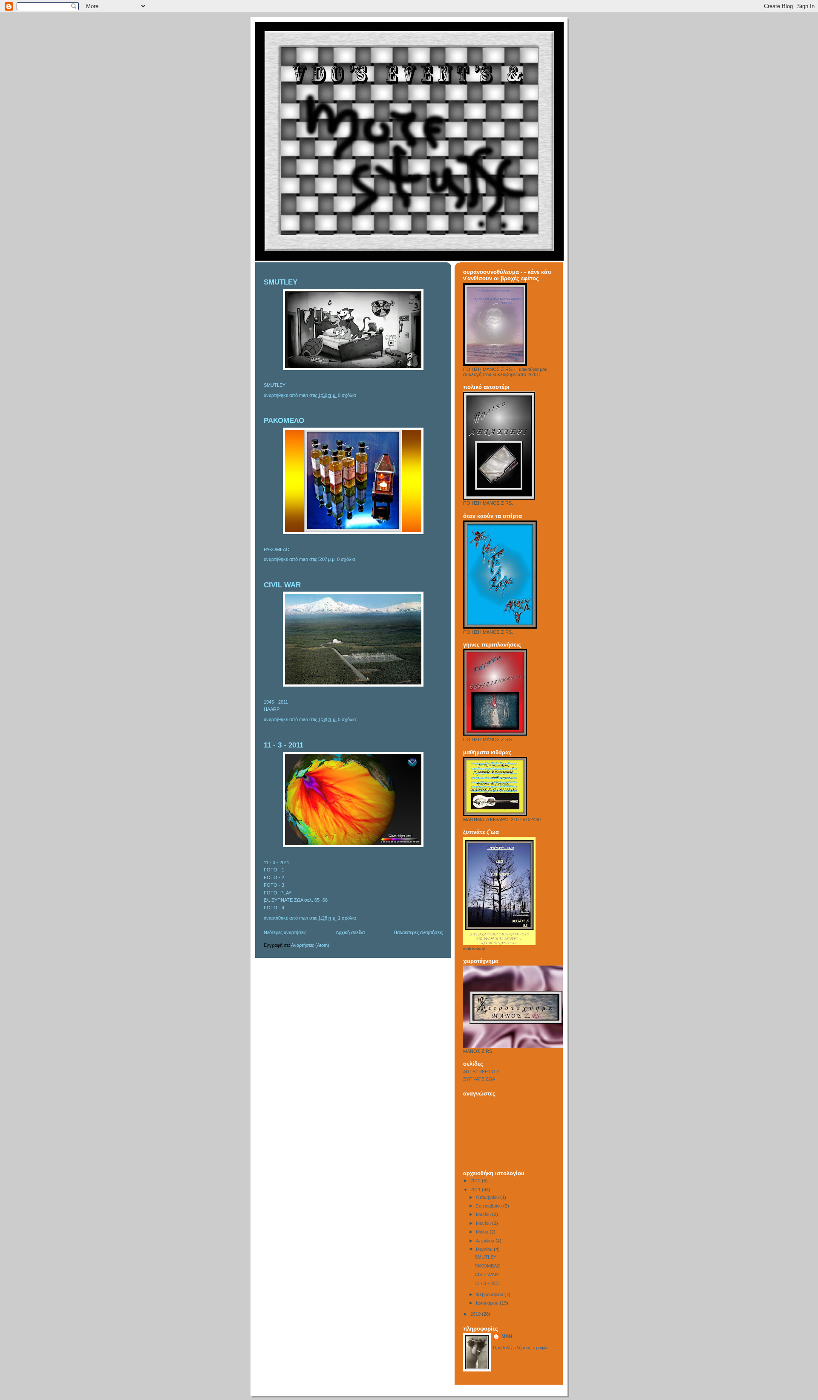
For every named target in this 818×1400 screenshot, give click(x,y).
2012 (476, 1180)
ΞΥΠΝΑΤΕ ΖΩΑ (479, 1078)
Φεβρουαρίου (490, 1294)
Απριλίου (485, 1240)
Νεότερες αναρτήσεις (285, 932)
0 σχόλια (347, 395)
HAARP (271, 709)
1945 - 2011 (276, 701)
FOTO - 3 (274, 885)
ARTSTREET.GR (481, 1071)
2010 (476, 1314)
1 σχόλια (347, 917)
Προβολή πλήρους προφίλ (520, 1347)
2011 (476, 1189)
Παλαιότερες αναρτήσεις (418, 932)
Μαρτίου (485, 1249)
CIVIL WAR (282, 585)
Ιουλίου (484, 1214)
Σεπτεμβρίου (489, 1205)
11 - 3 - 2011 (283, 745)
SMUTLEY (280, 282)
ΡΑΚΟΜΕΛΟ (284, 421)
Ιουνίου (484, 1223)
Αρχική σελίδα (350, 932)
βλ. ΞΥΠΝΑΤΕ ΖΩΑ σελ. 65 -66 (296, 900)
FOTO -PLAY (277, 892)
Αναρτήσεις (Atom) (310, 945)
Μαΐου (483, 1231)
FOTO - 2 (274, 877)
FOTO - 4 (274, 907)
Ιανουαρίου (488, 1302)
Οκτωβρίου (488, 1197)
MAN (506, 1336)
